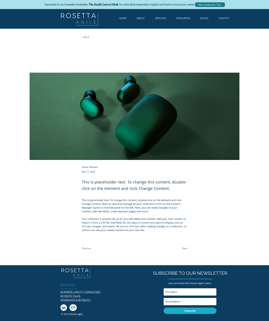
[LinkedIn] (63, 307)
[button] (158, 18)
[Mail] (73, 307)
